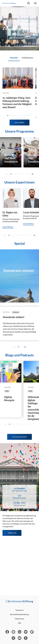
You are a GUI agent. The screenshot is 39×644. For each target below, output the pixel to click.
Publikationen (27, 58)
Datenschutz (19, 619)
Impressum (19, 610)
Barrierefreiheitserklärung (19, 614)
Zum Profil (7, 227)
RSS (19, 623)
